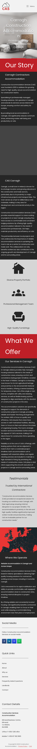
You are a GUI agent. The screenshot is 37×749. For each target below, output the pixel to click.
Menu (32, 6)
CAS (30, 746)
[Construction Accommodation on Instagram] (14, 641)
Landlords (5, 685)
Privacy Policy (22, 746)
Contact (5, 690)
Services (5, 677)
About (4, 668)
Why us (4, 672)
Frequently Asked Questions (12, 681)
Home (4, 663)
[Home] (6, 6)
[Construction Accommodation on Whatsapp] (19, 641)
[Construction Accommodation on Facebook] (4, 641)
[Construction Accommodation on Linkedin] (9, 641)
